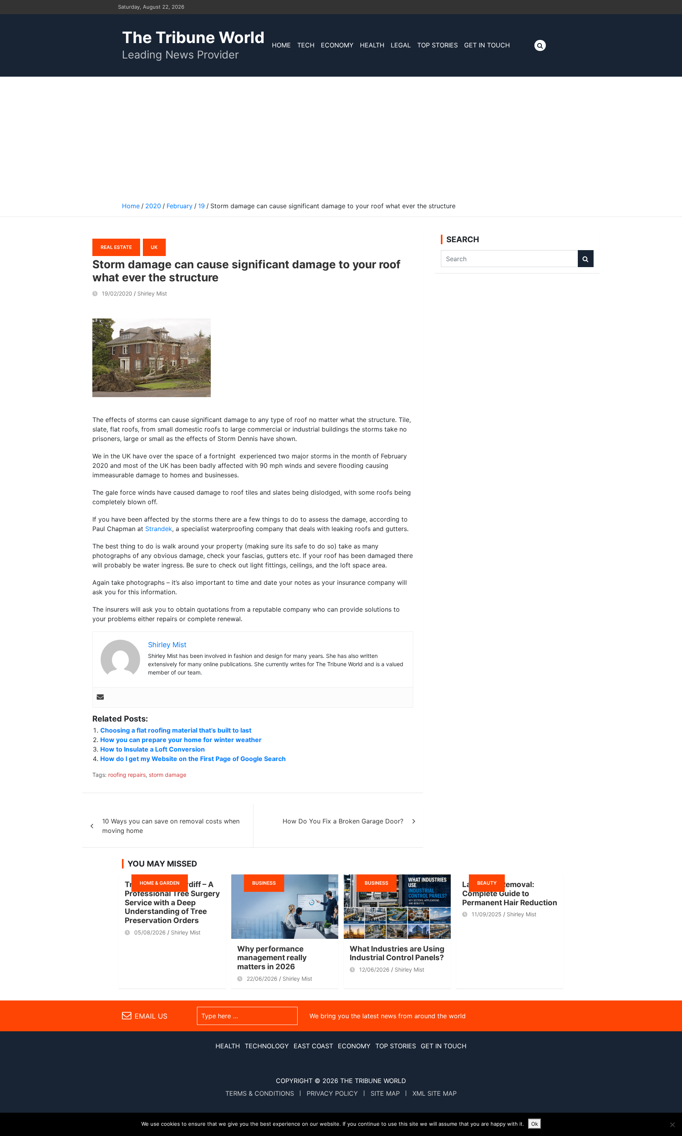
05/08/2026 (150, 932)
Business (264, 883)
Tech (306, 45)
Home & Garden (160, 883)
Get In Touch (487, 45)
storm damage (167, 774)
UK (154, 247)
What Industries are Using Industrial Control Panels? (397, 953)
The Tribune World (193, 37)
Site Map (385, 1093)
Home (281, 45)
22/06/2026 (262, 978)
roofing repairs (127, 774)
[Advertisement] (341, 136)
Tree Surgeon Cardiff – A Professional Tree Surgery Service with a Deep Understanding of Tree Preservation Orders (172, 902)
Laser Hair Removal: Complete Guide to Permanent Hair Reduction (509, 893)
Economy (337, 45)
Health (372, 45)
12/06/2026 (374, 969)
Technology (267, 1046)
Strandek (158, 529)
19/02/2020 (117, 293)
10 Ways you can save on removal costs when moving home (171, 826)
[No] (672, 1124)
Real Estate (116, 247)
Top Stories (437, 45)
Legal (401, 45)
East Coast (313, 1046)
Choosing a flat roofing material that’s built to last (175, 730)
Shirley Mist (152, 293)
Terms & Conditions (259, 1093)
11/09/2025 (487, 914)
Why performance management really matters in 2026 (272, 958)
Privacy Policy (332, 1093)
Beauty (487, 883)
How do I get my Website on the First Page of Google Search (193, 759)
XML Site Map (434, 1093)
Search (586, 258)
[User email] (100, 697)
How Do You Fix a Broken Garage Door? (343, 821)
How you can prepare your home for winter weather (181, 740)
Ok (534, 1124)
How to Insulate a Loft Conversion (152, 749)
